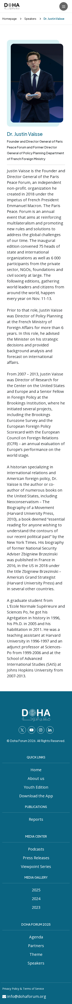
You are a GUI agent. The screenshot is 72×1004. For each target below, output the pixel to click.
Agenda (36, 937)
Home (36, 769)
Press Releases (36, 857)
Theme (36, 954)
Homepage (9, 18)
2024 (36, 898)
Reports (36, 819)
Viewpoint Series (36, 866)
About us (36, 778)
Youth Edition (36, 787)
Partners (36, 945)
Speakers (30, 18)
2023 (36, 907)
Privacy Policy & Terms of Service (23, 988)
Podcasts (36, 849)
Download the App (36, 795)
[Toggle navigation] (63, 6)
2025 (36, 890)
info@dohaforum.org (26, 996)
